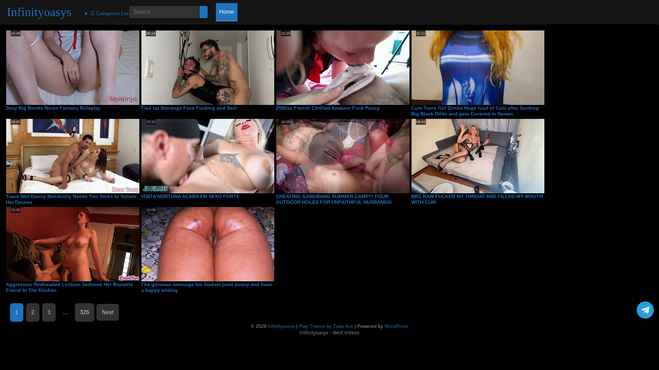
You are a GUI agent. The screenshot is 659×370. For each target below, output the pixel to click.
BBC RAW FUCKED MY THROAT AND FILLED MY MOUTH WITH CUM (477, 199)
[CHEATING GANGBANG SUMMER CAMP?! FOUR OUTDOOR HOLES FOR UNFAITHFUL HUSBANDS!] (343, 156)
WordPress (396, 326)
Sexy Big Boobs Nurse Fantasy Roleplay (53, 108)
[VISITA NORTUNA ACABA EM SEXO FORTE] (208, 156)
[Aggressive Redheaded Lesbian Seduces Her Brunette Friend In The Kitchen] (73, 244)
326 (84, 312)
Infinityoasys (39, 12)
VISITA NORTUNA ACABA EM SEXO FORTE (190, 196)
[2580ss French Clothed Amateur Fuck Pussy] (343, 67)
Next (107, 312)
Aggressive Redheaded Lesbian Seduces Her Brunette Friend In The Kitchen (69, 287)
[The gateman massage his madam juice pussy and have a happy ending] (208, 244)
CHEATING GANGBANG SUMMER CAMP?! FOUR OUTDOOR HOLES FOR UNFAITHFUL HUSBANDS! (334, 199)
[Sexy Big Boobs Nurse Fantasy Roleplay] (73, 67)
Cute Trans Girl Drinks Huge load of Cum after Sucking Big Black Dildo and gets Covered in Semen (475, 110)
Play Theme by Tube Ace (326, 326)
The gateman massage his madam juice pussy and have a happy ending (206, 287)
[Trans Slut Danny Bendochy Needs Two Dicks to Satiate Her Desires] (73, 156)
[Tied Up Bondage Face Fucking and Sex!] (208, 67)
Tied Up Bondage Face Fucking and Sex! (189, 108)
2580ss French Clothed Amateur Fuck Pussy (328, 108)
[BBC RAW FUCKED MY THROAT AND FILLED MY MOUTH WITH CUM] (478, 156)
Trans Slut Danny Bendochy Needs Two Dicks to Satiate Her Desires (71, 199)
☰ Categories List (109, 13)
